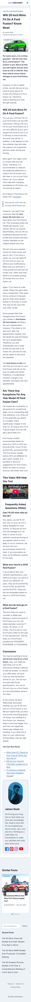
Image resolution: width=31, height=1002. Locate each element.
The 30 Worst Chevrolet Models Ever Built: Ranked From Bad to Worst (13, 941)
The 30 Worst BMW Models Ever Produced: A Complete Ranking (14, 953)
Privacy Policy (15, 987)
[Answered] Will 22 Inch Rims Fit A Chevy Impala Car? (14, 898)
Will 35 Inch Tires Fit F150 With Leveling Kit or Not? (17, 764)
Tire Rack (17, 197)
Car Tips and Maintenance (13, 11)
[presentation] (15, 883)
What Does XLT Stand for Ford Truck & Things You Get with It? (17, 755)
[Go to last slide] (4, 893)
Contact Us (20, 984)
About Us (10, 984)
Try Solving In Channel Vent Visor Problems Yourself (15, 773)
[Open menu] (27, 2)
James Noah (9, 32)
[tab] (13, 914)
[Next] (26, 893)
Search (24, 926)
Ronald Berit (10, 905)
